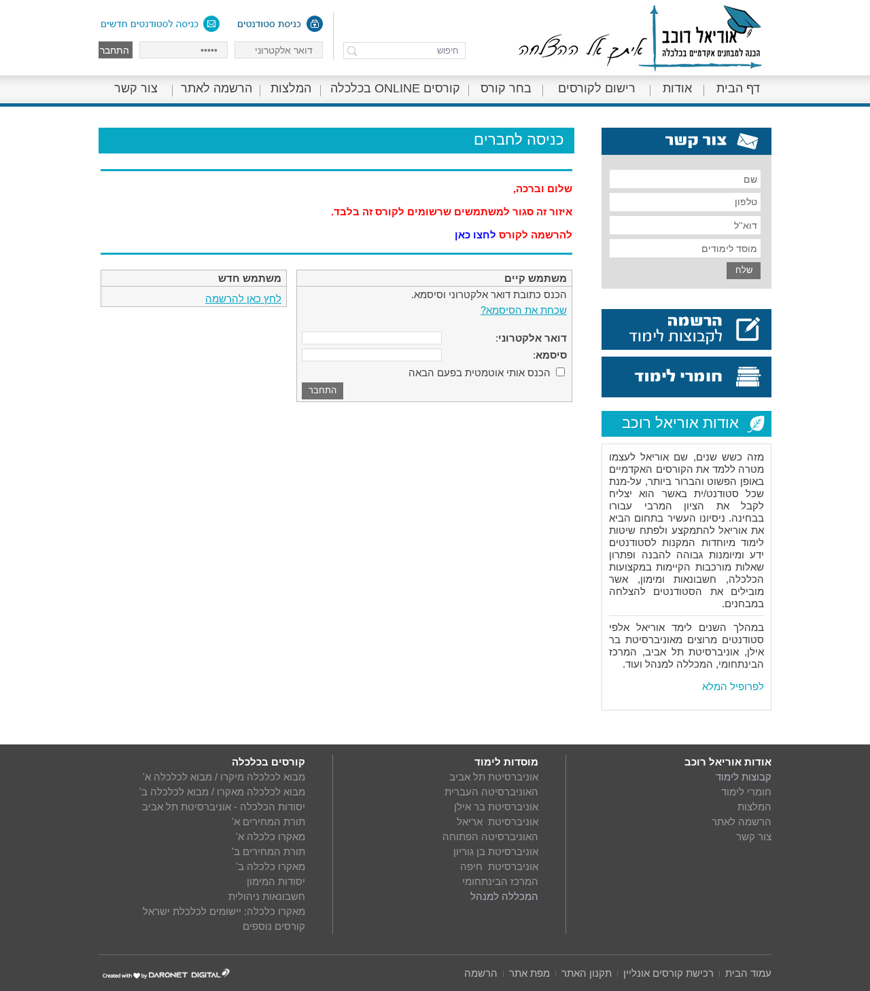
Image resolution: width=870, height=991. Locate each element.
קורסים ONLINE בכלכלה (395, 88)
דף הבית (738, 88)
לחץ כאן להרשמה (243, 298)
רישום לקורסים (597, 88)
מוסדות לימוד (506, 762)
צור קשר (136, 88)
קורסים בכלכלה (268, 762)
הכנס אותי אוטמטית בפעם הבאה (479, 372)
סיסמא (551, 355)
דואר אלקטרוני (532, 338)
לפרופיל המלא (733, 686)
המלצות (291, 88)
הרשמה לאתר (216, 88)
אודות (677, 88)
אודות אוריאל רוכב (727, 762)
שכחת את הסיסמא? (524, 310)
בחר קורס (506, 88)
